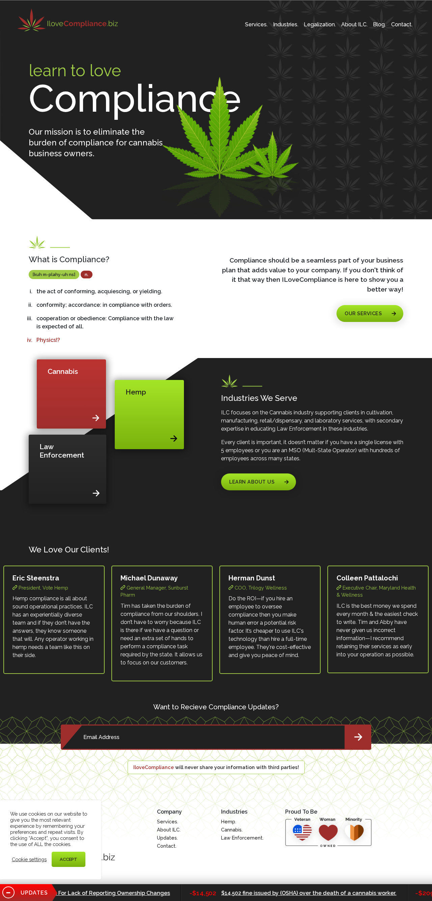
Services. (256, 24)
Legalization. (320, 24)
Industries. (285, 24)
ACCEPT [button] (68, 859)
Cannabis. (232, 829)
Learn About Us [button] (251, 482)
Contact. (401, 24)
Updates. (167, 838)
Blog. (379, 24)
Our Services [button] (363, 313)
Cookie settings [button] (29, 859)
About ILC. (354, 24)
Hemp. (228, 821)
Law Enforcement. (242, 838)
